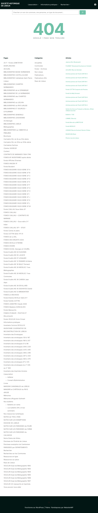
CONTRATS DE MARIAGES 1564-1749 (17, 154)
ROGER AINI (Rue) (71, 134)
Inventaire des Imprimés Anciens (15, 371)
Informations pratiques (12, 322)
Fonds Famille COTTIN (12, 301)
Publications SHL (41, 78)
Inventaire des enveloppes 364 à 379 (17, 359)
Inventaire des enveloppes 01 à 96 (16, 344)
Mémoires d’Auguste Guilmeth (14, 398)
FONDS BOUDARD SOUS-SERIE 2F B (17, 173)
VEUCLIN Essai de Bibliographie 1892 (17, 466)
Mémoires (7, 395)
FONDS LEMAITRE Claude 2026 (15, 304)
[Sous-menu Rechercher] (69, 4)
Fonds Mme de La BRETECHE (74, 122)
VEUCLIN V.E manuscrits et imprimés (17, 484)
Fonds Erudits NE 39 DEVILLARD (15, 286)
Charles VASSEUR (10, 148)
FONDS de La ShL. (10, 237)
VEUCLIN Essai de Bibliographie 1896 (17, 478)
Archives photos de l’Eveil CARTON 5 (77, 101)
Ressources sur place (11, 460)
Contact (6, 151)
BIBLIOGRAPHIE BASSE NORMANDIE (17, 72)
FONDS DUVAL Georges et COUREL (17, 249)
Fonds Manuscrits (10, 310)
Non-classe (39, 72)
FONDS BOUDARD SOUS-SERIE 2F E (17, 182)
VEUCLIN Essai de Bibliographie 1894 (17, 472)
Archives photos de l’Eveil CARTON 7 (76, 85)
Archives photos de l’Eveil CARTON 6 (77, 97)
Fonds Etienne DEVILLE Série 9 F (15, 298)
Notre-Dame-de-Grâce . (12, 438)
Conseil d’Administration (16, 380)
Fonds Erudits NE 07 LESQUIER (15, 258)
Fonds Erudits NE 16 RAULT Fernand (17, 264)
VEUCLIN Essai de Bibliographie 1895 (17, 475)
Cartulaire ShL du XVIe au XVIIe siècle (17, 142)
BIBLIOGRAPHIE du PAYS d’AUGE (15, 105)
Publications (39, 75)
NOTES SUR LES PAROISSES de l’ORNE (18, 429)
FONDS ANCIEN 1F (10, 163)
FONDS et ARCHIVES (11, 295)
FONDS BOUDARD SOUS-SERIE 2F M (17, 206)
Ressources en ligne (11, 456)
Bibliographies (9, 127)
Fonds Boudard (9, 167)
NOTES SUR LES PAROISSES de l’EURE (18, 426)
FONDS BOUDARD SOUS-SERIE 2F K (17, 200)
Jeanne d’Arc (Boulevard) (73, 62)
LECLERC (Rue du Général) (74, 70)
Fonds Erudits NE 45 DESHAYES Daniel (18, 289)
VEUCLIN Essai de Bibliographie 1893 (17, 469)
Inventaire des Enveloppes (13, 334)
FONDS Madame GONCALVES (14, 307)
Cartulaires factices (11, 145)
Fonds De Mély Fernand (73, 93)
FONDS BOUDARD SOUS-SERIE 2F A (17, 170)
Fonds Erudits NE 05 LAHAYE (14, 255)
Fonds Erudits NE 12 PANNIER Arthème (18, 261)
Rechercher (8, 450)
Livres (6, 383)
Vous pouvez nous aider (12, 487)
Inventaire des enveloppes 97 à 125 (16, 362)
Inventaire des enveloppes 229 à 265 (17, 350)
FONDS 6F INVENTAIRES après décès (17, 157)
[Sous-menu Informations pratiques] (57, 4)
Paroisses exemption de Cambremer (17, 444)
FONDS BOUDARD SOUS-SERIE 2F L (17, 203)
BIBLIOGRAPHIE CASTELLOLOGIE (16, 75)
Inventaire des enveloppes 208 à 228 (17, 347)
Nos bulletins (8, 402)
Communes (39, 66)
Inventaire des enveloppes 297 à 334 (17, 356)
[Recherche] (83, 12)
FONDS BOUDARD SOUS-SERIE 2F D (17, 179)
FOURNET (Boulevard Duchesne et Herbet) (78, 66)
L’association (8, 374)
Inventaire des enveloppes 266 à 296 (17, 353)
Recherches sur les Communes (15, 453)
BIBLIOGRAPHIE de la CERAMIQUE (16, 90)
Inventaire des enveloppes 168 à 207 (17, 340)
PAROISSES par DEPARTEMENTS (15, 447)
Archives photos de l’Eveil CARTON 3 (77, 74)
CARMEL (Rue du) (71, 118)
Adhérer (10, 377)
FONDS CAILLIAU (10, 212)
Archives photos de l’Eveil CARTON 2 (77, 78)
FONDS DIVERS (9, 246)
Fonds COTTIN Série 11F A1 (13, 234)
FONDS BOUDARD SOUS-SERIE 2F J (17, 197)
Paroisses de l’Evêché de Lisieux (15, 441)
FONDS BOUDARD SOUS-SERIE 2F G (17, 188)
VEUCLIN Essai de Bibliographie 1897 (17, 481)
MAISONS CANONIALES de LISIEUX (16, 386)
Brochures (7, 136)
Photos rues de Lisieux (72, 138)
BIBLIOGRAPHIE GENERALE (13, 115)
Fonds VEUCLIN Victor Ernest (14, 319)
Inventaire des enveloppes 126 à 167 (17, 337)
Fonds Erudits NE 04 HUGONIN (15, 252)
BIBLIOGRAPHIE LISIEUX (12, 124)
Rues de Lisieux (9, 463)
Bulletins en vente (13, 405)
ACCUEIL (7, 69)
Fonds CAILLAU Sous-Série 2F (15, 209)
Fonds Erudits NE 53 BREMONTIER (16, 292)
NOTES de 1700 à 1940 (12, 417)
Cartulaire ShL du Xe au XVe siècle (16, 139)
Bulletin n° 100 (70, 114)
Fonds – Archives (41, 69)
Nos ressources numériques (14, 414)
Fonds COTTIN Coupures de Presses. (77, 89)
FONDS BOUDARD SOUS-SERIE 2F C (17, 176)
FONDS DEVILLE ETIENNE (13, 243)
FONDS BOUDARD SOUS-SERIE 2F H (17, 191)
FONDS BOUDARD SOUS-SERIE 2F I (17, 194)
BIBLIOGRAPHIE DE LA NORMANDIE (17, 93)
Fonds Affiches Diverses (12, 160)
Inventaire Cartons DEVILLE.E (14, 325)
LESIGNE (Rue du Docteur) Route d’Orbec (78, 130)
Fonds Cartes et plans (12, 231)
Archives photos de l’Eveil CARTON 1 (76, 81)
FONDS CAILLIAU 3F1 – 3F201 (14, 228)
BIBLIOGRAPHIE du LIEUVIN (14, 102)
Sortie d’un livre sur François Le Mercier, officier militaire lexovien (80, 109)
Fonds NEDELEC (70, 126)
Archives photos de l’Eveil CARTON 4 (77, 105)
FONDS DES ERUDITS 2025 (14, 240)
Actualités (38, 63)
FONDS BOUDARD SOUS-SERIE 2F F (17, 185)
